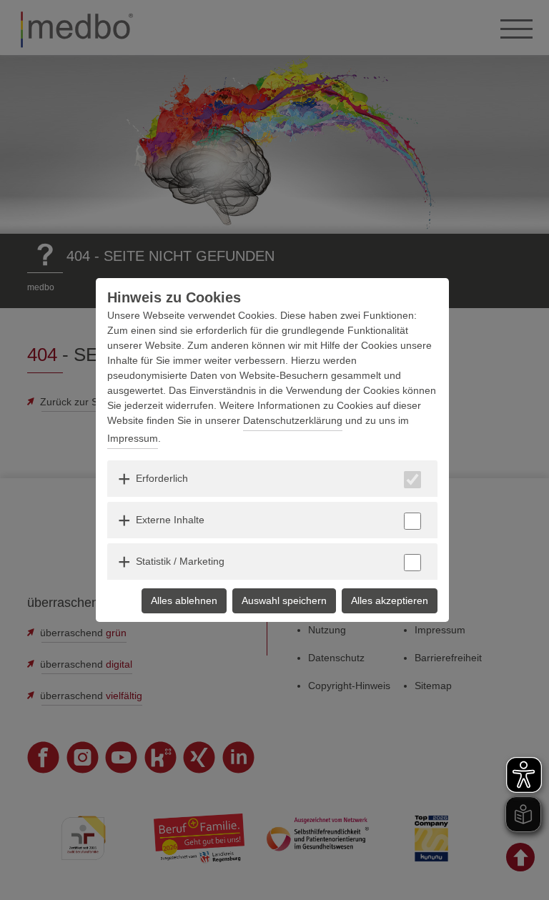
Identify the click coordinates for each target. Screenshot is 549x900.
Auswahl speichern (284, 600)
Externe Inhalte (170, 519)
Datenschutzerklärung (292, 420)
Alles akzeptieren (389, 600)
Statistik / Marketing (180, 561)
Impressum (132, 438)
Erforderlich (162, 478)
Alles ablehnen (184, 600)
